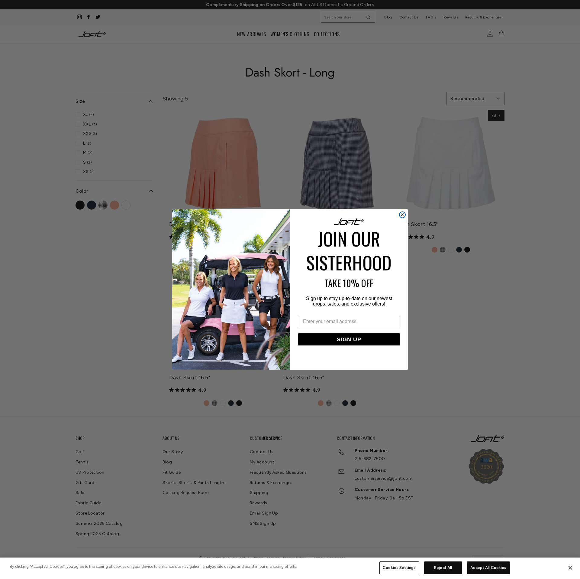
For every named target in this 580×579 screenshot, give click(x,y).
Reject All (443, 567)
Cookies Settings (399, 567)
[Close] (570, 567)
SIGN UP (349, 339)
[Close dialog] (402, 215)
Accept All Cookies (488, 567)
